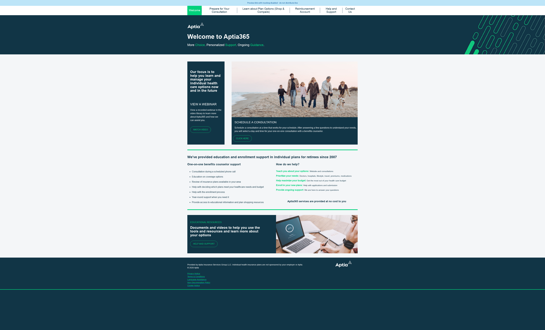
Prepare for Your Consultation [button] (219, 10)
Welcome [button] (194, 10)
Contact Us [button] (350, 10)
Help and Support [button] (331, 10)
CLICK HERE (242, 138)
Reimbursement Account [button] (305, 10)
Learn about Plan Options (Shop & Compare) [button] (263, 10)
